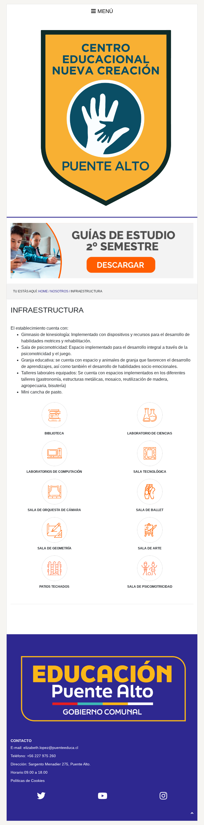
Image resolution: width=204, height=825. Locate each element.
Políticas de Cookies (28, 780)
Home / (43, 291)
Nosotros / (60, 291)
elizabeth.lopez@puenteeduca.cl (50, 747)
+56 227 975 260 (41, 756)
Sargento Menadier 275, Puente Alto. (59, 764)
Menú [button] (104, 11)
